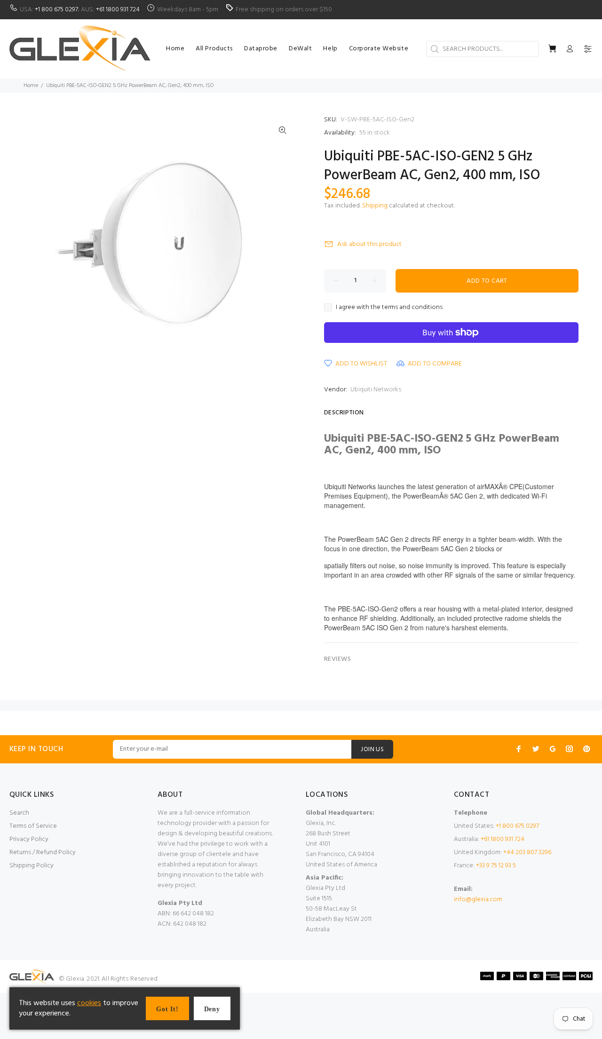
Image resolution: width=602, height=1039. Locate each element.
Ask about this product (369, 244)
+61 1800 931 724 (118, 9)
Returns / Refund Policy (42, 852)
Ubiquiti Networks (375, 389)
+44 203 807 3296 (527, 852)
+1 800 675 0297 (56, 9)
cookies (89, 1003)
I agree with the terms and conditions (389, 307)
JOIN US (372, 749)
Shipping (375, 205)
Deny (212, 1009)
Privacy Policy (28, 839)
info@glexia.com (478, 899)
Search (19, 813)
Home (31, 85)
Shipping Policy (31, 865)
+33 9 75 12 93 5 (496, 865)
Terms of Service (33, 826)
